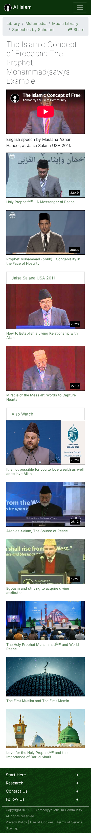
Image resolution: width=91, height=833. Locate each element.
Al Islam (22, 7)
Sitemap (12, 828)
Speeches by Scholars (33, 29)
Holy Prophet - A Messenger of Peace (40, 202)
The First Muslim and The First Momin (37, 700)
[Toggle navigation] (80, 7)
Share (79, 29)
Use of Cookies (42, 822)
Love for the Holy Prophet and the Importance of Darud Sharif (36, 754)
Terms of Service (69, 822)
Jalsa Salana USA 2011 (33, 277)
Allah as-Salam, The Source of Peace (37, 531)
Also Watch (22, 413)
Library (13, 23)
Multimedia (36, 23)
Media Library (65, 23)
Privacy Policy (16, 822)
